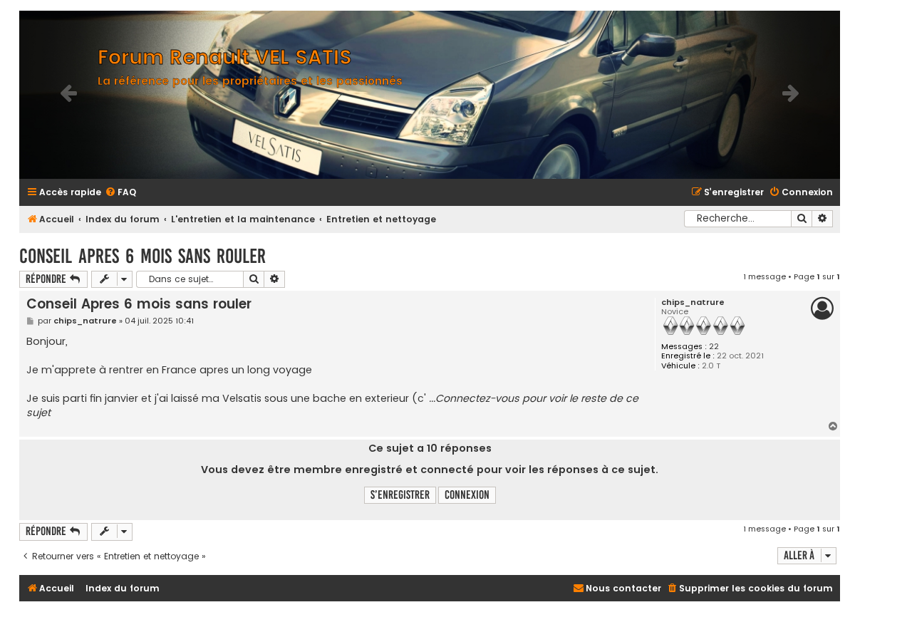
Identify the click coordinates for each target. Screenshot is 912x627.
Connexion (467, 495)
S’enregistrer (400, 495)
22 (714, 346)
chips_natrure (693, 302)
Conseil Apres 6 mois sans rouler (142, 256)
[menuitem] (120, 192)
